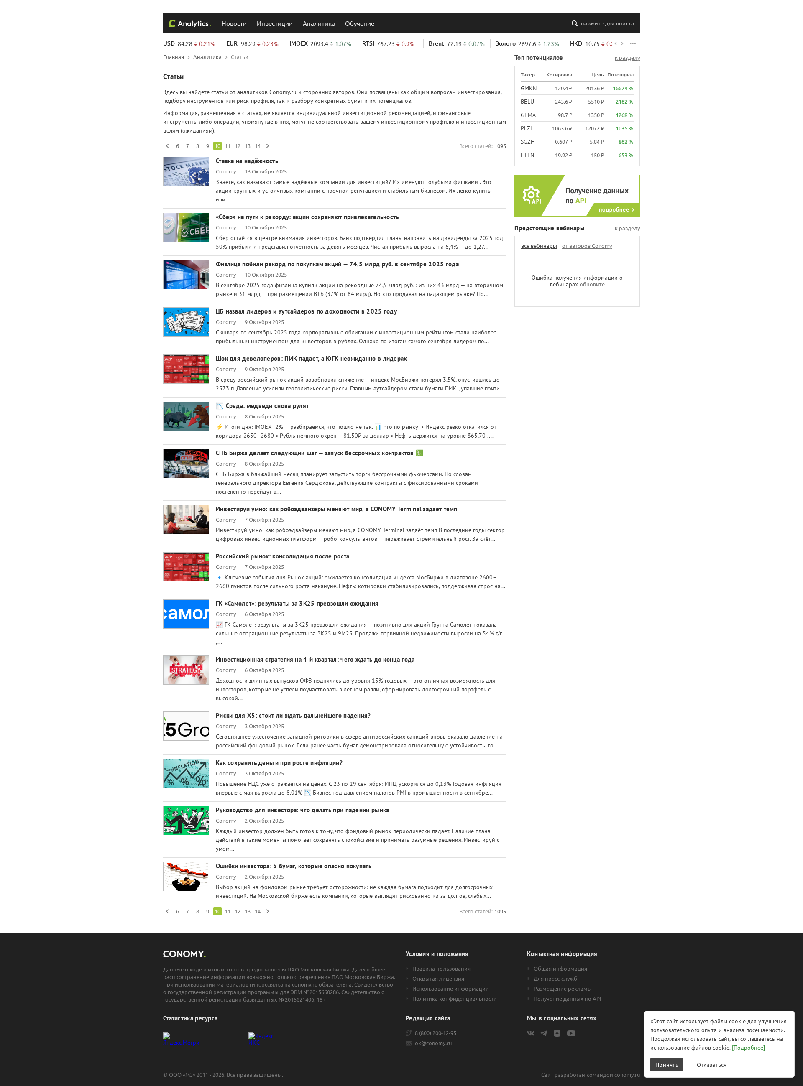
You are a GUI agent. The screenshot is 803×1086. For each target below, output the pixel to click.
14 (258, 145)
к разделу (627, 58)
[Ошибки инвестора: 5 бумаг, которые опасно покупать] (186, 876)
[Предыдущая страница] (167, 146)
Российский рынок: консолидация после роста (283, 556)
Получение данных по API (567, 999)
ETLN (527, 155)
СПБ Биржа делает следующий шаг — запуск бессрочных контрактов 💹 (320, 453)
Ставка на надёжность (247, 161)
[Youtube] (571, 1033)
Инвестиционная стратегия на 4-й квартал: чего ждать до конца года (315, 659)
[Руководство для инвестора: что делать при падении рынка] (186, 820)
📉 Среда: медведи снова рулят (262, 406)
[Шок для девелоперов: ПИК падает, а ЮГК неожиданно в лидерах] (186, 369)
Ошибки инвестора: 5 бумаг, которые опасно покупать (293, 866)
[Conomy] (190, 23)
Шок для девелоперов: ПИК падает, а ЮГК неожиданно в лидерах (311, 358)
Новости (234, 23)
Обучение (359, 23)
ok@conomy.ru (433, 1043)
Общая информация (560, 968)
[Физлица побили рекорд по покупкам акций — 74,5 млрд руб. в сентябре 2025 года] (186, 274)
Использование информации (450, 989)
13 (248, 145)
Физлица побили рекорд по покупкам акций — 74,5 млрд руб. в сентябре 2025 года (337, 264)
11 (227, 145)
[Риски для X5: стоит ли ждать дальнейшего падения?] (186, 726)
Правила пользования (441, 968)
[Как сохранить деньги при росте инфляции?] (186, 773)
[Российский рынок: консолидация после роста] (186, 566)
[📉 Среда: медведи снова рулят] (186, 416)
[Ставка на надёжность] (186, 171)
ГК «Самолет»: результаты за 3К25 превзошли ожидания (297, 603)
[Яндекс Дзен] (557, 1033)
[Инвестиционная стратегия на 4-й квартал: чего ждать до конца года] (186, 670)
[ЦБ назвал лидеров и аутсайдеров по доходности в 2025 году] (186, 322)
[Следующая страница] (267, 146)
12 (237, 145)
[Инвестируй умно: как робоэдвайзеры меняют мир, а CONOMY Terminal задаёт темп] (186, 519)
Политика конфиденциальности (454, 999)
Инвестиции (275, 23)
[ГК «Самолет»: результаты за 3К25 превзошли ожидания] (186, 614)
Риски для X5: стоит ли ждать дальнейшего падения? (293, 715)
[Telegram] (543, 1033)
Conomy (226, 171)
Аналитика (319, 23)
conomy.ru (627, 1074)
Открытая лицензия (438, 978)
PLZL (527, 128)
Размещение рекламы (563, 989)
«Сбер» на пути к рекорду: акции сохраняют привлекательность (307, 217)
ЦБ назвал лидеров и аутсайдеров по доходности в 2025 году (306, 311)
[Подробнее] (748, 1047)
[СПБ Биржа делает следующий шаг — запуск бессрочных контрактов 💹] (186, 463)
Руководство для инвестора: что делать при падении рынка (302, 810)
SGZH (527, 141)
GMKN (529, 88)
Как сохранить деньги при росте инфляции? (279, 763)
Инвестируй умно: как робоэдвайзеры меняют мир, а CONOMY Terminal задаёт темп (337, 509)
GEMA (528, 115)
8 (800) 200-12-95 (435, 1033)
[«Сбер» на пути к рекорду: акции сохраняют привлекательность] (186, 227)
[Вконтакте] (530, 1033)
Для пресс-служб (555, 978)
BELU (527, 101)
